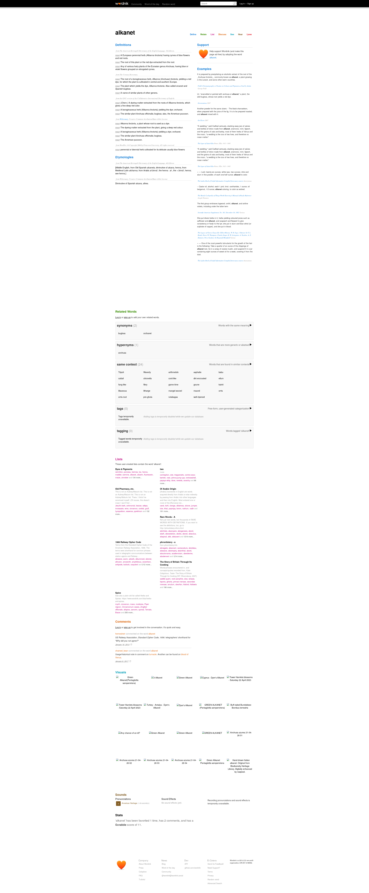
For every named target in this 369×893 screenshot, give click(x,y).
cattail (121, 378)
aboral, (185, 533)
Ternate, (148, 609)
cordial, (142, 508)
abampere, (173, 531)
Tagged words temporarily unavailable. (130, 440)
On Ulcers (201, 120)
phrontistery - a (167, 542)
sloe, (186, 578)
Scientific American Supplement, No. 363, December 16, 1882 (218, 212)
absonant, (173, 548)
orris (221, 390)
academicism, (177, 553)
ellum (221, 378)
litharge (146, 390)
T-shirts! (142, 879)
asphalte (197, 372)
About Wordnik (145, 863)
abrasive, (119, 558)
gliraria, (170, 581)
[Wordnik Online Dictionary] (121, 3)
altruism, (119, 561)
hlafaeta (193, 584)
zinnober (125, 477)
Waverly (147, 372)
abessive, (164, 550)
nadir (192, 508)
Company (143, 860)
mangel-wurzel (175, 390)
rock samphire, (178, 578)
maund (197, 390)
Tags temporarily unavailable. (126, 418)
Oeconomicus (202, 103)
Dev (186, 860)
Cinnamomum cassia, (131, 606)
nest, (169, 477)
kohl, (167, 505)
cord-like (172, 378)
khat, (166, 508)
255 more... (129, 612)
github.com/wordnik (192, 867)
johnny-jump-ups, (178, 477)
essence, (130, 511)
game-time (173, 384)
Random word (168, 3)
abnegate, (164, 548)
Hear (240, 34)
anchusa (122, 352)
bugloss (121, 333)
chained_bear (121, 650)
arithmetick (173, 372)
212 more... (147, 564)
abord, (191, 531)
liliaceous (122, 390)
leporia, (163, 581)
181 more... (165, 511)
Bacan (118, 612)
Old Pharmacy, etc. (124, 488)
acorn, (126, 558)
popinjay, (173, 508)
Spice (118, 592)
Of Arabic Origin (168, 488)
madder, (119, 474)
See (232, 34)
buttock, (127, 564)
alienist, (149, 558)
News (164, 860)
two (162, 469)
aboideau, (193, 548)
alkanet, (133, 474)
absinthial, (182, 550)
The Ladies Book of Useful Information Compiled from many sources (220, 181)
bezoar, (139, 505)
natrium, (186, 508)
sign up (127, 317)
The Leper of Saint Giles (206, 143)
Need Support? (214, 867)
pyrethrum (138, 511)
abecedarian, (170, 533)
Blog (163, 863)
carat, (162, 505)
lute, (162, 508)
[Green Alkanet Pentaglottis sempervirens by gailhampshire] (212, 761)
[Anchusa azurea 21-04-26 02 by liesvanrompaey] (129, 761)
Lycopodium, (120, 511)
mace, (133, 604)
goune (196, 384)
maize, (118, 477)
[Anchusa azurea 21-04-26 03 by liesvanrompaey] (157, 761)
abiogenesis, (183, 531)
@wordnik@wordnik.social (172, 875)
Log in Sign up (247, 3)
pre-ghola (147, 396)
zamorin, (135, 609)
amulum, (171, 584)
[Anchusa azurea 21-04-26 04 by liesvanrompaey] (184, 761)
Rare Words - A (167, 516)
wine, (127, 508)
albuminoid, (140, 558)
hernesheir (120, 633)
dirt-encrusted (200, 378)
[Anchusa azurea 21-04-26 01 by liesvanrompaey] (240, 733)
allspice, (127, 609)
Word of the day (152, 3)
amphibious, (137, 561)
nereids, (179, 480)
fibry (145, 384)
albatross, (180, 505)
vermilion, (119, 471)
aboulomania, (166, 553)
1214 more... (189, 536)
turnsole (153, 654)
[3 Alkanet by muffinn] (156, 677)
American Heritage (130, 803)
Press (141, 867)
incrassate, (120, 508)
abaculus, (192, 533)
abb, (170, 536)
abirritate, (164, 531)
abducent (176, 536)
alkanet (213, 57)
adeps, (145, 505)
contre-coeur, (190, 474)
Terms (210, 871)
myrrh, (118, 604)
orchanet (147, 333)
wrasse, (192, 578)
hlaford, (186, 584)
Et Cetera (212, 860)
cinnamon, (134, 508)
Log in (118, 317)
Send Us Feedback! (216, 863)
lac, (140, 471)
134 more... (137, 477)
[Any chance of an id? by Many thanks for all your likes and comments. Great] (129, 732)
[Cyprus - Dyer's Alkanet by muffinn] (212, 677)
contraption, (165, 474)
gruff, (147, 508)
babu (221, 372)
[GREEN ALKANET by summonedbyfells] (212, 732)
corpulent (135, 564)
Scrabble (120, 824)
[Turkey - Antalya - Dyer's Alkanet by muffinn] (157, 705)
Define (193, 34)
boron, (179, 508)
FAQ (141, 875)
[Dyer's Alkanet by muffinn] (184, 704)
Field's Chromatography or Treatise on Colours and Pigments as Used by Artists (224, 86)
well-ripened (199, 396)
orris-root (122, 396)
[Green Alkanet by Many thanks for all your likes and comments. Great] (184, 677)
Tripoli (121, 372)
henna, (145, 471)
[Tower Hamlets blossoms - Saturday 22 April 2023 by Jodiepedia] (240, 678)
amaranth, (127, 561)
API (186, 863)
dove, (173, 480)
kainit (221, 384)
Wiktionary (124, 119)
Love (249, 34)
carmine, (126, 474)
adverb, (132, 558)
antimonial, (131, 505)
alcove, (188, 505)
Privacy (210, 875)
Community (136, 3)
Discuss (222, 34)
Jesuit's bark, (120, 505)
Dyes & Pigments (123, 469)
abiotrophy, (173, 550)
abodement (165, 556)
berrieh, (163, 477)
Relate (203, 34)
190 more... (168, 587)
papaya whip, (165, 480)
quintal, (142, 609)
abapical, (164, 536)
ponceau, (128, 471)
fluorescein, (148, 474)
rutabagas (173, 396)
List (212, 34)
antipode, (119, 564)
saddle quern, (166, 578)
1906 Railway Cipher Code (128, 542)
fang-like (122, 384)
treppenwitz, (179, 474)
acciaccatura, (183, 548)
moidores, (140, 604)
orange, (173, 505)
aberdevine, (188, 553)
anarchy (186, 480)
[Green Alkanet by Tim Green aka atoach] (184, 732)
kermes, (135, 471)
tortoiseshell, (191, 477)
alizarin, (140, 474)
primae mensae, (180, 581)
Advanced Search (215, 883)
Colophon (143, 871)
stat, (172, 474)
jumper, (194, 505)
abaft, (162, 533)
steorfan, (179, 584)
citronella (147, 378)
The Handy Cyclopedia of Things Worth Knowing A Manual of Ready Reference (224, 195)
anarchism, (146, 561)
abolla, (179, 533)
